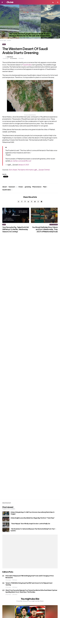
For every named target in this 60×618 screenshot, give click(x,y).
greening (28, 187)
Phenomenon (37, 187)
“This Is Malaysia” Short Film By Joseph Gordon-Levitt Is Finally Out (30, 523)
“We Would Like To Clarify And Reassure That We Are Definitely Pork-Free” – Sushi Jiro (33, 530)
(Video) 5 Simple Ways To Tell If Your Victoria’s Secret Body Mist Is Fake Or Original (32, 513)
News (4, 44)
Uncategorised (53, 224)
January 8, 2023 (23, 165)
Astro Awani (13, 170)
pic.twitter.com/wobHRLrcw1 (20, 161)
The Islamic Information (26, 170)
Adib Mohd (10, 56)
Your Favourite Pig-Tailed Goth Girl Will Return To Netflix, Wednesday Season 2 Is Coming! (15, 229)
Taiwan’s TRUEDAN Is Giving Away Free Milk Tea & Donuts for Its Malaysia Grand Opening (28, 584)
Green (21, 187)
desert (5, 187)
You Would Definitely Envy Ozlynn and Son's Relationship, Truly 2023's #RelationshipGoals (45, 229)
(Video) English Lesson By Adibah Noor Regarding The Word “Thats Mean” (33, 518)
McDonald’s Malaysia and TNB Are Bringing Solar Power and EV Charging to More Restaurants (29, 576)
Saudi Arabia (27, 65)
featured (13, 187)
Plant (45, 187)
